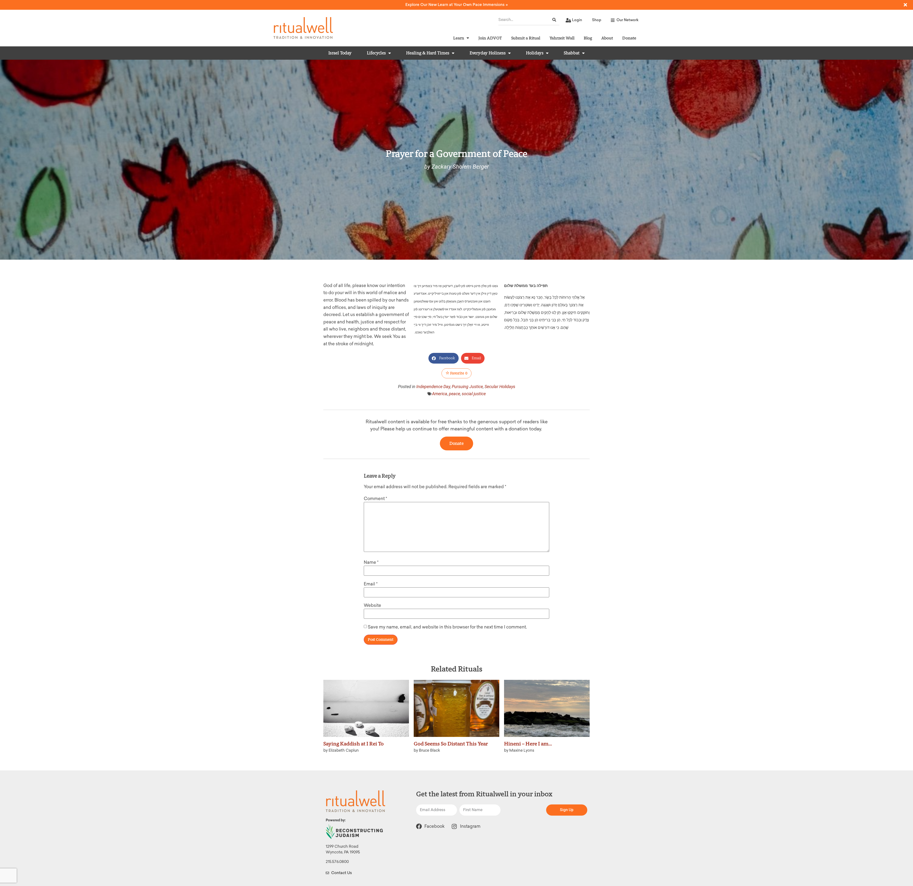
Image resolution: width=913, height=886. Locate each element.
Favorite (458, 373)
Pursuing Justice (467, 386)
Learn (458, 37)
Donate (629, 37)
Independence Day (433, 386)
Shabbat (572, 53)
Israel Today (340, 53)
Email (371, 584)
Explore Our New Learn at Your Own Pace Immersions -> (456, 4)
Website (372, 605)
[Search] (554, 20)
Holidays (535, 53)
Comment (375, 499)
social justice (474, 393)
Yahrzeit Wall (561, 37)
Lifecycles (376, 53)
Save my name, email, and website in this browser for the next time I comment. (447, 627)
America (439, 393)
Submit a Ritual (525, 37)
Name (371, 562)
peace (454, 393)
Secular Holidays (500, 386)
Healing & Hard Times (427, 53)
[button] (443, 358)
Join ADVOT (490, 37)
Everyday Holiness (488, 53)
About (607, 37)
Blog (588, 37)
